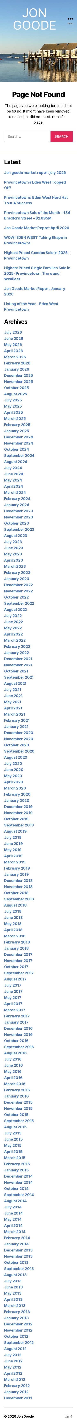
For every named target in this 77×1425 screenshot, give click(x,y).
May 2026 (13, 344)
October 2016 (16, 1041)
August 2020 (15, 757)
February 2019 (17, 868)
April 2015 (13, 1151)
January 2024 (16, 505)
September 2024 (19, 455)
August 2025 (15, 394)
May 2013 (13, 1293)
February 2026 (17, 363)
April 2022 (13, 634)
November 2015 (18, 1108)
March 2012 (14, 1379)
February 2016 (17, 1090)
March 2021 (14, 714)
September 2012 (19, 1342)
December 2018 (18, 880)
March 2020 (15, 788)
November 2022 (18, 591)
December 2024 (18, 437)
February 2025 (17, 425)
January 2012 (16, 1392)
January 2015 (16, 1170)
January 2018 (16, 948)
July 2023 (13, 542)
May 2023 (13, 554)
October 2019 (16, 819)
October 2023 (16, 523)
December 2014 (18, 1176)
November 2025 (18, 381)
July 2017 (12, 985)
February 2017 (17, 1016)
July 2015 (13, 1133)
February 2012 (17, 1386)
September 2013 (19, 1268)
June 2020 (13, 770)
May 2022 (13, 628)
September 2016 (19, 1047)
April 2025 (13, 412)
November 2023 (18, 517)
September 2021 (19, 677)
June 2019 (13, 843)
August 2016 (15, 1053)
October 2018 (16, 893)
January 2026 (16, 369)
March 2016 (14, 1084)
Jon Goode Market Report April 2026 (36, 228)
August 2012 (15, 1349)
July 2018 (13, 911)
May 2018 (13, 924)
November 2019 (18, 813)
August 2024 (15, 462)
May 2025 (13, 406)
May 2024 (13, 480)
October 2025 (16, 388)
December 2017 (18, 954)
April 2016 (13, 1078)
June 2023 (13, 548)
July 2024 (13, 468)
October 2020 (16, 745)
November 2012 (18, 1330)
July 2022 (13, 616)
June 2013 (13, 1287)
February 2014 (17, 1238)
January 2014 (16, 1244)
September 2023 (19, 529)
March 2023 (15, 566)
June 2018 (13, 917)
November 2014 (18, 1182)
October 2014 (16, 1188)
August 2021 (15, 683)
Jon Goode (34, 19)
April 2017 (13, 1004)
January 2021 (16, 726)
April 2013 (13, 1299)
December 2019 (18, 806)
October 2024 (16, 449)
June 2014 (13, 1213)
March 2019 (14, 862)
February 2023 (17, 572)
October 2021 (16, 671)
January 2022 (16, 652)
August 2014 (15, 1201)
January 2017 (16, 1022)
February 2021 (17, 720)
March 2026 (15, 357)
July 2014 (13, 1207)
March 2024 (15, 492)
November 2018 (18, 887)
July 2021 (12, 689)
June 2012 (13, 1361)
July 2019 (13, 837)
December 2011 (18, 1398)
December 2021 (18, 659)
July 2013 (13, 1281)
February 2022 (17, 646)
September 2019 (19, 825)
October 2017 (16, 967)
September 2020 (19, 751)
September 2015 (19, 1121)
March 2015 (14, 1158)
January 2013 (16, 1318)
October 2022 (16, 597)
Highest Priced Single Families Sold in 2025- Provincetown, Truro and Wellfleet (37, 273)
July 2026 (13, 332)
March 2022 (14, 640)
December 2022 (18, 585)
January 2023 (16, 579)
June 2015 (13, 1139)
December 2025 (18, 375)
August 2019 (15, 831)
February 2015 (17, 1164)
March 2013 (14, 1305)
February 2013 (17, 1312)
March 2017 (14, 1010)
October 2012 (16, 1336)
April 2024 (13, 486)
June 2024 (13, 474)
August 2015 (15, 1127)
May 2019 (13, 850)
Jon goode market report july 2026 (35, 172)
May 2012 (12, 1367)
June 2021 (13, 696)
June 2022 (13, 622)
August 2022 (15, 609)
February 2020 (17, 794)
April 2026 (13, 351)
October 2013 (16, 1262)
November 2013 (18, 1256)
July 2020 (13, 763)
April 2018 (13, 930)
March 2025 (15, 418)
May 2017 (12, 997)
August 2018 (15, 905)
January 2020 (16, 800)
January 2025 (16, 431)
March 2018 (14, 936)
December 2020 (18, 733)
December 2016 (18, 1028)
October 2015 (16, 1114)
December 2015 (18, 1102)
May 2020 (13, 776)
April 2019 (13, 856)
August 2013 (15, 1275)
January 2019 (16, 874)
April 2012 (13, 1373)
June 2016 (13, 1065)
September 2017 (19, 973)
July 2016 (13, 1059)
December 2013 (18, 1250)
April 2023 (13, 560)
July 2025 (13, 400)
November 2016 (18, 1034)
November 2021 (18, 665)
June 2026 (13, 338)
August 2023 (15, 535)
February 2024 (17, 498)
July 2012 (12, 1355)
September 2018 (19, 899)
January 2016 (16, 1096)
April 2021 (13, 708)
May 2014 (13, 1219)
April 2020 (13, 782)
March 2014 (14, 1232)
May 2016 (13, 1071)
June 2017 (13, 991)
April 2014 (13, 1225)
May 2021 (12, 702)
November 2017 (18, 960)
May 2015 (13, 1145)
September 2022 (19, 603)
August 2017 (15, 979)
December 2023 (18, 511)
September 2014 (19, 1195)
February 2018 (17, 942)
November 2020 (18, 739)
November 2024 (18, 443)
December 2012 (18, 1324)
